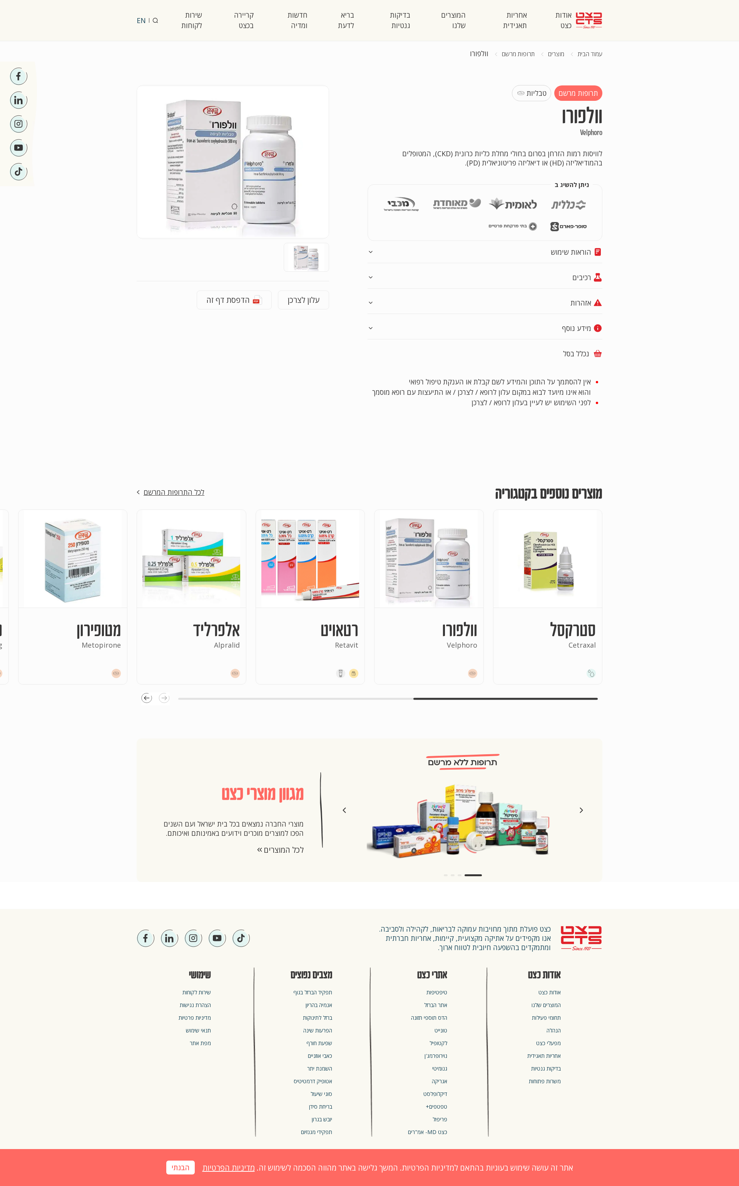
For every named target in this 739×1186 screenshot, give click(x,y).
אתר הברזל (435, 1005)
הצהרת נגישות (195, 1005)
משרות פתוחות (545, 1081)
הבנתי (180, 1168)
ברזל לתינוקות (317, 1017)
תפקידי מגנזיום (316, 1132)
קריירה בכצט (244, 20)
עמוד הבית (590, 54)
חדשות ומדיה (298, 20)
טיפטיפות (436, 992)
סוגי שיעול (321, 1093)
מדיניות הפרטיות (228, 1168)
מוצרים (556, 54)
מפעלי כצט (548, 1043)
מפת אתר (200, 1043)
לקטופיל (438, 1043)
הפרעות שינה (317, 1030)
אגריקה (439, 1081)
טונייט (441, 1030)
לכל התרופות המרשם (174, 492)
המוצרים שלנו (453, 20)
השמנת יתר (319, 1068)
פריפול (440, 1119)
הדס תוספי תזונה (429, 1017)
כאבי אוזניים (320, 1055)
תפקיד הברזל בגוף (312, 992)
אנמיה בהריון (319, 1005)
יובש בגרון (322, 1119)
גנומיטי (439, 1068)
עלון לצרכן (303, 300)
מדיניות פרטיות (195, 1017)
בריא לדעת (346, 20)
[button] (164, 699)
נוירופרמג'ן (436, 1055)
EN (141, 20)
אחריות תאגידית (515, 20)
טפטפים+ (436, 1106)
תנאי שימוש (198, 1030)
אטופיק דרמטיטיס (313, 1081)
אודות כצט (563, 20)
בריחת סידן (320, 1106)
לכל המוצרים (284, 850)
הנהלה (554, 1030)
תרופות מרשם (518, 54)
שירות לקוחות (191, 20)
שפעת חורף (319, 1043)
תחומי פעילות (546, 1017)
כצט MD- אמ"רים (427, 1132)
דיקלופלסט (435, 1093)
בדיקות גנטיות (400, 20)
